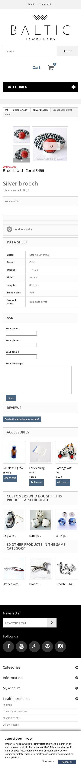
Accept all (67, 761)
